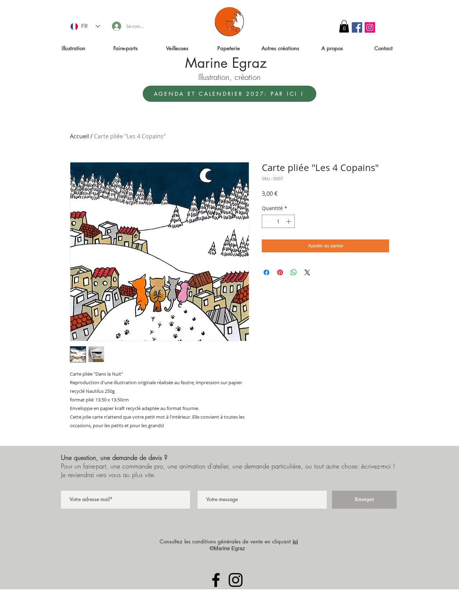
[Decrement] (267, 221)
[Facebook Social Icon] (357, 27)
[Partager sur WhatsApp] (293, 272)
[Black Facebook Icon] (216, 580)
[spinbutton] (278, 221)
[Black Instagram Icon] (235, 580)
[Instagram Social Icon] (370, 27)
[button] (344, 26)
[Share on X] (307, 272)
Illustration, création (229, 77)
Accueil (79, 136)
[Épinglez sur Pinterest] (280, 272)
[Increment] (289, 221)
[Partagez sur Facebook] (266, 272)
